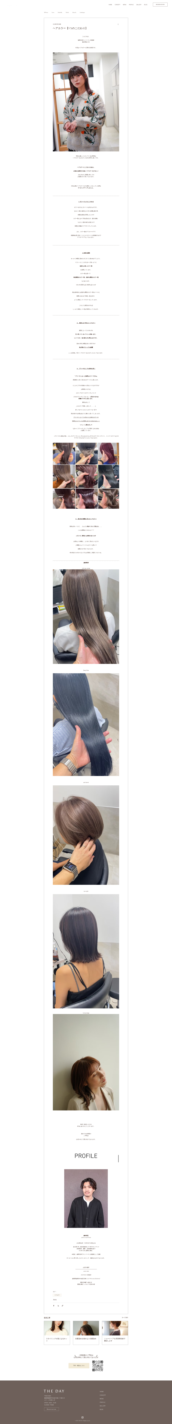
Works (67, 12)
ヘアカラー (57, 1295)
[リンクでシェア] (62, 1306)
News (53, 12)
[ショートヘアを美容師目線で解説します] (115, 1328)
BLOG (101, 1409)
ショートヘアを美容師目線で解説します (114, 1340)
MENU (102, 1398)
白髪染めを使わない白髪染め (85, 1339)
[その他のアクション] (118, 24)
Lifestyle (74, 12)
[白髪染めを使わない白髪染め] (86, 1328)
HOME (102, 1391)
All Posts (46, 12)
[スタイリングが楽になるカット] (57, 1328)
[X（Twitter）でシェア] (58, 1306)
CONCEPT (103, 1395)
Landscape (82, 12)
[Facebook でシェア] (54, 1306)
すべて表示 (125, 1317)
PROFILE (102, 1402)
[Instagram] (82, 1417)
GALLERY (103, 1406)
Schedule (60, 12)
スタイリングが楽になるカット (56, 1340)
